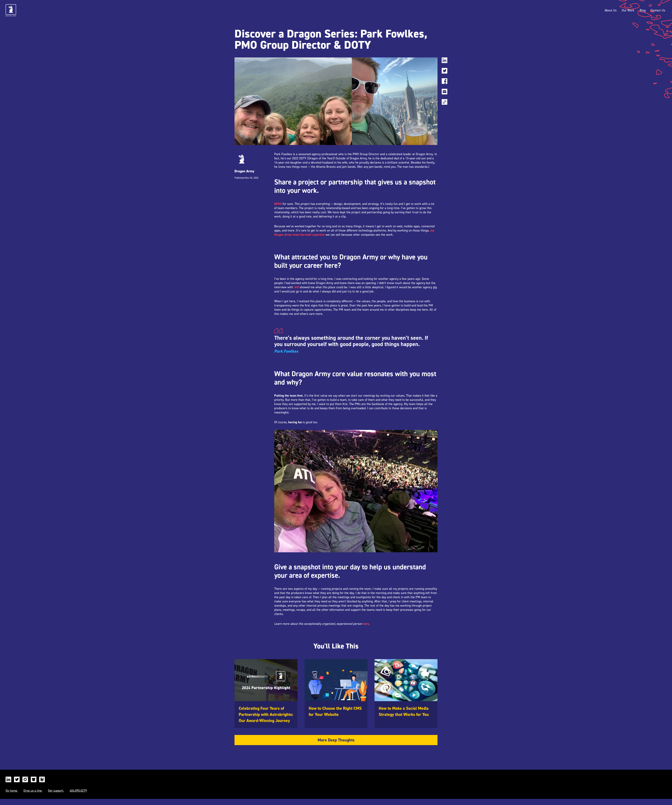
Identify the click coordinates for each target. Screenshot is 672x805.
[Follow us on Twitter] (17, 780)
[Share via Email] (444, 92)
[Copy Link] (444, 103)
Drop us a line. (32, 791)
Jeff (296, 287)
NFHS (278, 204)
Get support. (56, 791)
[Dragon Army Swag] (33, 780)
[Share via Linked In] (444, 61)
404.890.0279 (78, 791)
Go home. (12, 791)
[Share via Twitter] (444, 72)
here (366, 624)
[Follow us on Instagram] (25, 780)
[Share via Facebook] (444, 82)
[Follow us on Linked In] (8, 780)
